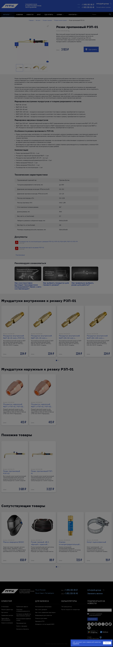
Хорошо (107, 642)
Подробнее (76, 643)
